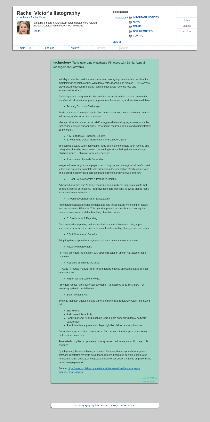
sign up (187, 25)
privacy (114, 405)
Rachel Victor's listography (48, 13)
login (187, 20)
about (104, 405)
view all (117, 41)
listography (121, 17)
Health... (38, 31)
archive (77, 48)
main (25, 48)
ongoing (50, 48)
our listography (82, 405)
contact (132, 405)
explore (187, 31)
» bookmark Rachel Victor (31, 17)
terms (123, 405)
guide (95, 405)
